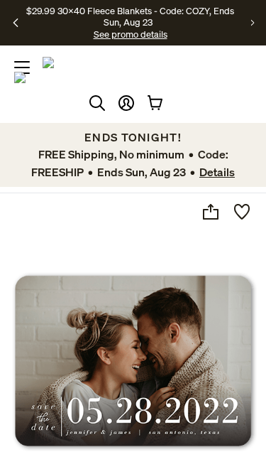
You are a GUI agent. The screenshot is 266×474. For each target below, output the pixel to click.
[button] (126, 103)
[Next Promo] (253, 22)
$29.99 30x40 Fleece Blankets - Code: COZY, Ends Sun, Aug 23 (130, 16)
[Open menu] (22, 67)
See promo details (130, 34)
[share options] (210, 212)
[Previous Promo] (16, 22)
